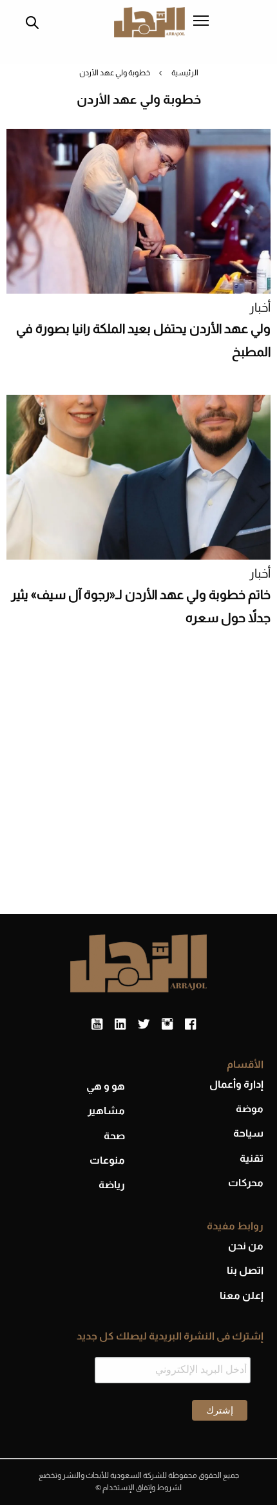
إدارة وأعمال (236, 1084)
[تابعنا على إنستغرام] (167, 1024)
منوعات (107, 1160)
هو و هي (105, 1086)
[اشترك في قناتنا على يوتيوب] (96, 1024)
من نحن (245, 1245)
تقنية (251, 1158)
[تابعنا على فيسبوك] (190, 1024)
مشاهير (106, 1110)
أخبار (260, 307)
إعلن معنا (241, 1295)
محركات (245, 1182)
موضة (249, 1108)
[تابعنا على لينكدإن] (120, 1024)
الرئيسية (184, 72)
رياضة (112, 1184)
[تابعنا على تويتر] (143, 1024)
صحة (114, 1135)
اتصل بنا (245, 1270)
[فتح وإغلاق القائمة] (201, 21)
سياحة (248, 1133)
